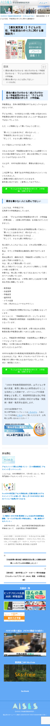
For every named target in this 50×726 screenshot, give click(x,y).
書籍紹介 (21, 539)
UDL (6, 542)
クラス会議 (12, 542)
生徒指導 (33, 544)
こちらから (32, 412)
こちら (19, 415)
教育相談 (26, 544)
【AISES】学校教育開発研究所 (24, 711)
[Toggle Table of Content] (42, 67)
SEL (43, 539)
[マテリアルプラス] (14, 605)
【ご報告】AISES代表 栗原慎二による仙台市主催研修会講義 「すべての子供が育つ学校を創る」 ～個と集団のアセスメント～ (23, 518)
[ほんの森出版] (35, 594)
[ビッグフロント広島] (14, 594)
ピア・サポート (23, 542)
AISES (29, 539)
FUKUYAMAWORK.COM (37, 714)
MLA (34, 539)
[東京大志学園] (14, 617)
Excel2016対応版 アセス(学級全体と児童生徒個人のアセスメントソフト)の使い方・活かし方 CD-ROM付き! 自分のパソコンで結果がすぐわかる (23, 496)
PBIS (39, 539)
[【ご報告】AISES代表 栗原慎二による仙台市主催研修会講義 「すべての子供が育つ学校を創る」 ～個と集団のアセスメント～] (23, 509)
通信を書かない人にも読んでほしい (19, 79)
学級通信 (18, 544)
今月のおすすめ (35, 536)
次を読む (12, 82)
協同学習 (11, 544)
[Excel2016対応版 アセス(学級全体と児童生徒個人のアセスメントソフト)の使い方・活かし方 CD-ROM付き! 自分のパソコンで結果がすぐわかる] (23, 486)
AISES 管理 (8, 536)
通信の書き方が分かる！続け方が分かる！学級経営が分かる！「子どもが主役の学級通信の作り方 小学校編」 (25, 73)
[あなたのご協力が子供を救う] (35, 605)
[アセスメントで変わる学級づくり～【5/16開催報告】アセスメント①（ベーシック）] (23, 460)
